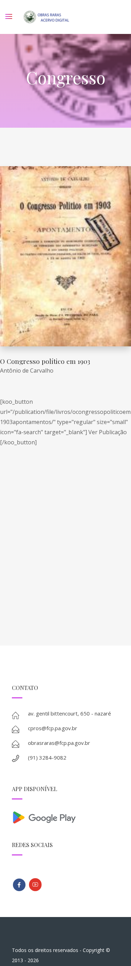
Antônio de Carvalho (28, 370)
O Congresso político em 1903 (45, 361)
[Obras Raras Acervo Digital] (46, 16)
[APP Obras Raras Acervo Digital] (65, 817)
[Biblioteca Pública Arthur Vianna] (19, 885)
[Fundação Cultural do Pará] (35, 884)
